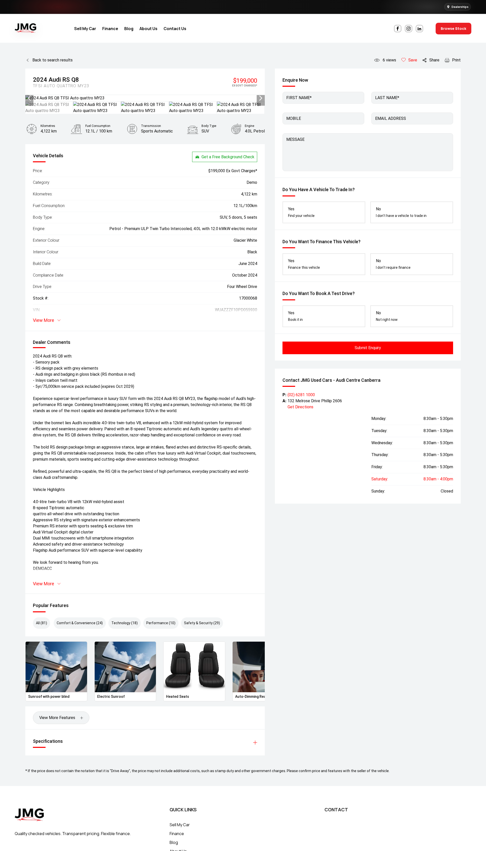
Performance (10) (160, 623)
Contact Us (175, 28)
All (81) (41, 623)
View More (43, 320)
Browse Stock (453, 28)
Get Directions (300, 407)
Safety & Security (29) (202, 623)
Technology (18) (124, 623)
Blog (128, 28)
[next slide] (261, 98)
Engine (249, 126)
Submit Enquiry (368, 347)
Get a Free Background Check (227, 156)
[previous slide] (29, 98)
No (401, 212)
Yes (301, 212)
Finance (110, 28)
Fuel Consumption (97, 126)
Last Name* (387, 97)
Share (434, 60)
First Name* (299, 97)
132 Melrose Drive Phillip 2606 (315, 400)
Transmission (151, 126)
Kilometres (47, 126)
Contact (336, 810)
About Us (148, 28)
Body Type (208, 126)
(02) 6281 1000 (301, 394)
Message (295, 139)
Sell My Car (85, 28)
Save (412, 60)
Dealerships (460, 7)
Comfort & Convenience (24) (80, 623)
